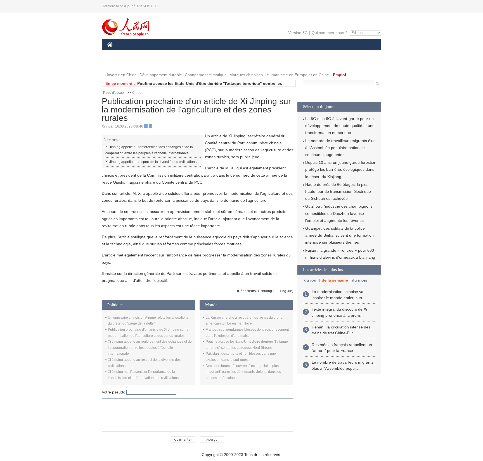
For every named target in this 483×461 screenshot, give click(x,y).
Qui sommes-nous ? (329, 32)
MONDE (167, 52)
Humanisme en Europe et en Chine (298, 75)
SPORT (316, 52)
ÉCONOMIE (142, 52)
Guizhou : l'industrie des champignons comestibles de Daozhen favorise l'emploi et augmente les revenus (339, 213)
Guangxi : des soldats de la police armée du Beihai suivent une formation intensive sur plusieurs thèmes (339, 235)
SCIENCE (216, 52)
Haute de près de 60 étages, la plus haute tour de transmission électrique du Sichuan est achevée (338, 191)
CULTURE (242, 52)
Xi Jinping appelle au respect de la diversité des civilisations (150, 162)
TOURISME (339, 52)
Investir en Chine (122, 75)
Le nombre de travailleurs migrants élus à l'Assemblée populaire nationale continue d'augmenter (340, 147)
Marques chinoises (246, 75)
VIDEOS (166, 63)
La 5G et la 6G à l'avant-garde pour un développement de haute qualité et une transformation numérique (340, 125)
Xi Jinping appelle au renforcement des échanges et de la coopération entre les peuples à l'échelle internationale (149, 150)
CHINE (117, 52)
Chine (136, 93)
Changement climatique (206, 75)
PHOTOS (143, 63)
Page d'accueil (114, 93)
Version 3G (298, 32)
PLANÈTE (293, 52)
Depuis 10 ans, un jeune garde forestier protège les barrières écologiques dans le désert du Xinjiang (340, 169)
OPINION (119, 63)
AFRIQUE (192, 52)
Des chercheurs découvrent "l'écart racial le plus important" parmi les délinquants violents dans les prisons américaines (243, 372)
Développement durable (160, 75)
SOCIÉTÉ (267, 52)
